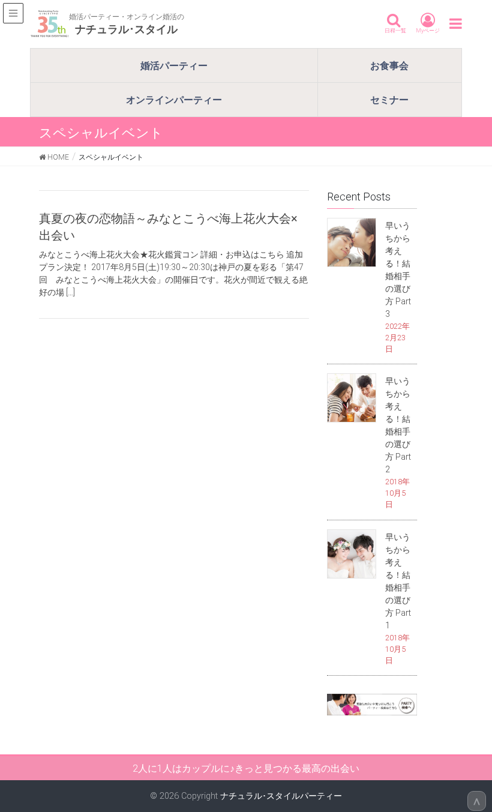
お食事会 (389, 65)
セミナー (389, 100)
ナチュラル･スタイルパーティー (281, 795)
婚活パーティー (174, 65)
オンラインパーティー (174, 100)
